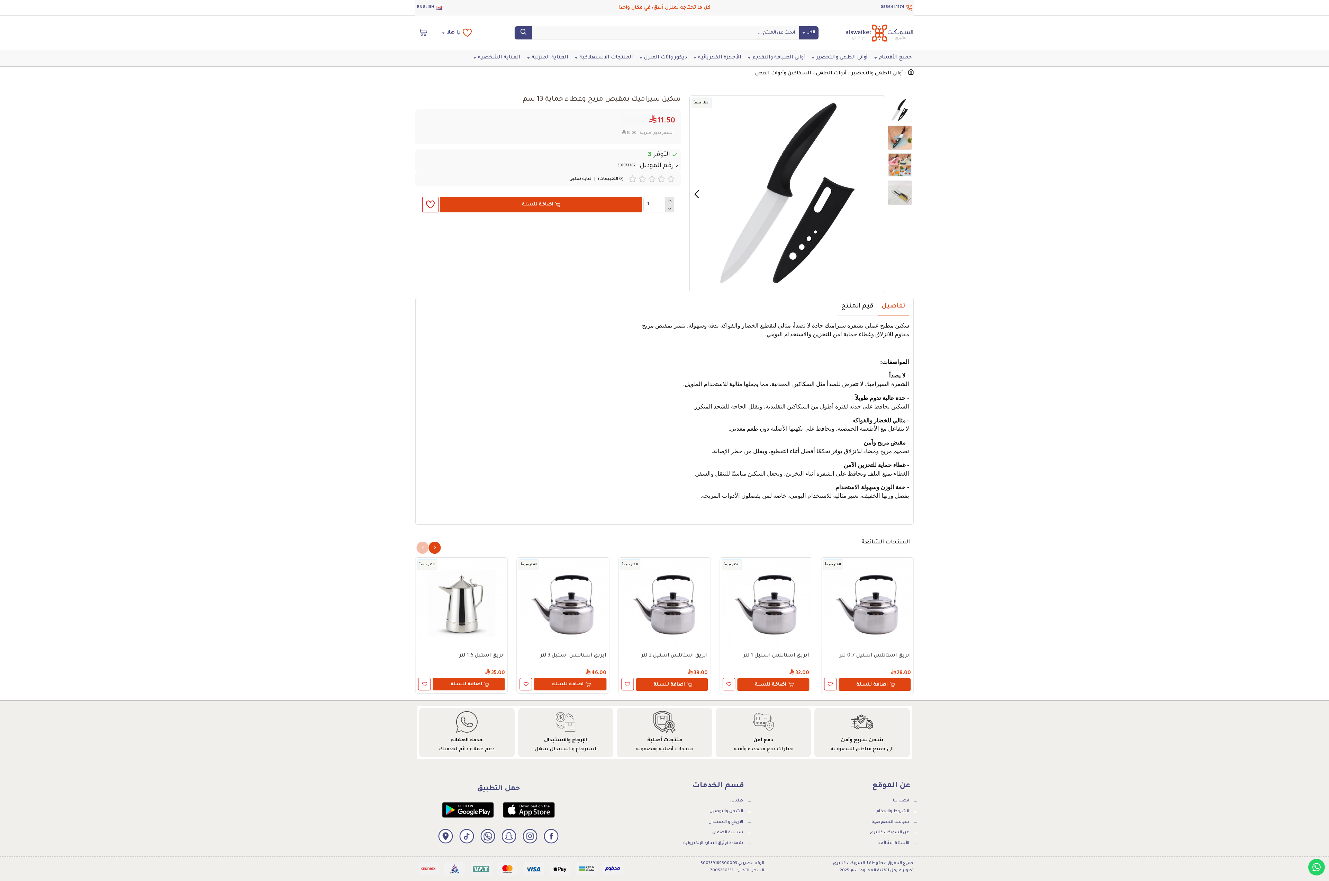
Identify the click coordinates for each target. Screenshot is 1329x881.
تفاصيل (893, 306)
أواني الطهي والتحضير (877, 73)
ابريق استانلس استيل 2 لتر (674, 656)
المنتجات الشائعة (885, 542)
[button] (878, 194)
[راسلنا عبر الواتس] (1316, 867)
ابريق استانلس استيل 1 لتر (776, 656)
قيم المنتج (857, 306)
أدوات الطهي (831, 73)
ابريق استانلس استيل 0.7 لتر (875, 656)
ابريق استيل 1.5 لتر (482, 656)
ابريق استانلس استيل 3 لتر (573, 656)
